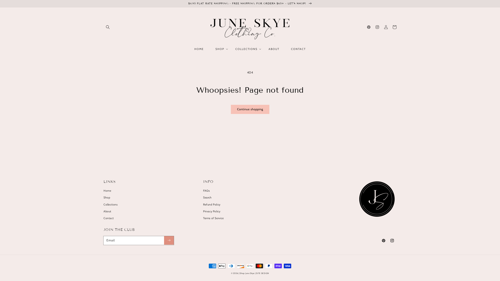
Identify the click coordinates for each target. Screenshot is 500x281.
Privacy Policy (211, 211)
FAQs (206, 190)
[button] (108, 27)
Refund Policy (212, 204)
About (107, 211)
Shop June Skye (247, 273)
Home (107, 190)
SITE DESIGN (262, 273)
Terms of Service (213, 218)
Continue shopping (250, 109)
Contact (109, 218)
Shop (107, 197)
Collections (111, 204)
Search (207, 197)
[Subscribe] (169, 240)
